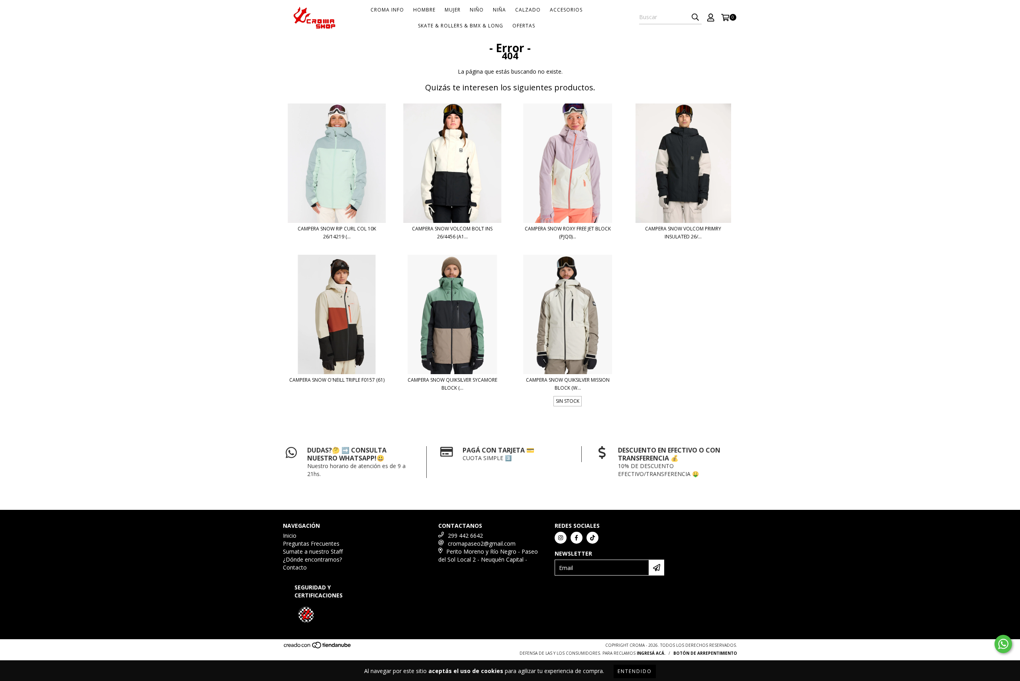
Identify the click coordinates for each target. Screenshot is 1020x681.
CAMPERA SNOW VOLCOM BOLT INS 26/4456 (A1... (452, 232)
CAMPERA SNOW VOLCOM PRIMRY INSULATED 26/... (683, 232)
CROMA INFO (387, 9)
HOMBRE (424, 9)
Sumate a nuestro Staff (313, 551)
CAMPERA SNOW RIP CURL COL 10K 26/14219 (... (337, 232)
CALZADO (528, 9)
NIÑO (477, 9)
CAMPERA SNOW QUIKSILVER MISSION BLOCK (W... (568, 384)
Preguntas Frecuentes (311, 543)
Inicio (289, 535)
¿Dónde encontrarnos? (312, 559)
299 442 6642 (465, 535)
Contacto (295, 567)
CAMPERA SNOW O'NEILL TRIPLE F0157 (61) (336, 380)
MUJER (453, 9)
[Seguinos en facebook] (577, 538)
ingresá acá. (651, 653)
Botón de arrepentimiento (705, 653)
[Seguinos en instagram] (561, 538)
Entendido (635, 671)
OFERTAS (523, 25)
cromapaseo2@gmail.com (482, 543)
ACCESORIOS (566, 9)
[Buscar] (695, 17)
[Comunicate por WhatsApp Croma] (1003, 644)
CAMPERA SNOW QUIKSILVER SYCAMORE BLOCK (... (452, 384)
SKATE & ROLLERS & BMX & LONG (460, 25)
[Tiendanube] (318, 647)
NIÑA (499, 9)
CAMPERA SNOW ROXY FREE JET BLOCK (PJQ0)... (568, 232)
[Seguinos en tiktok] (592, 538)
